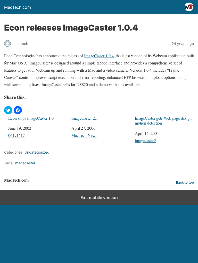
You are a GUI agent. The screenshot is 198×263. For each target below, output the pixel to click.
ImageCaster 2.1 (84, 118)
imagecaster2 (145, 140)
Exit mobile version (99, 197)
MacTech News (84, 135)
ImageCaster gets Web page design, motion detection (164, 120)
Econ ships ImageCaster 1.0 (31, 118)
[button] (8, 110)
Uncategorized (37, 152)
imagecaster (24, 163)
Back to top (185, 182)
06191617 (16, 135)
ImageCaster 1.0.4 (99, 55)
